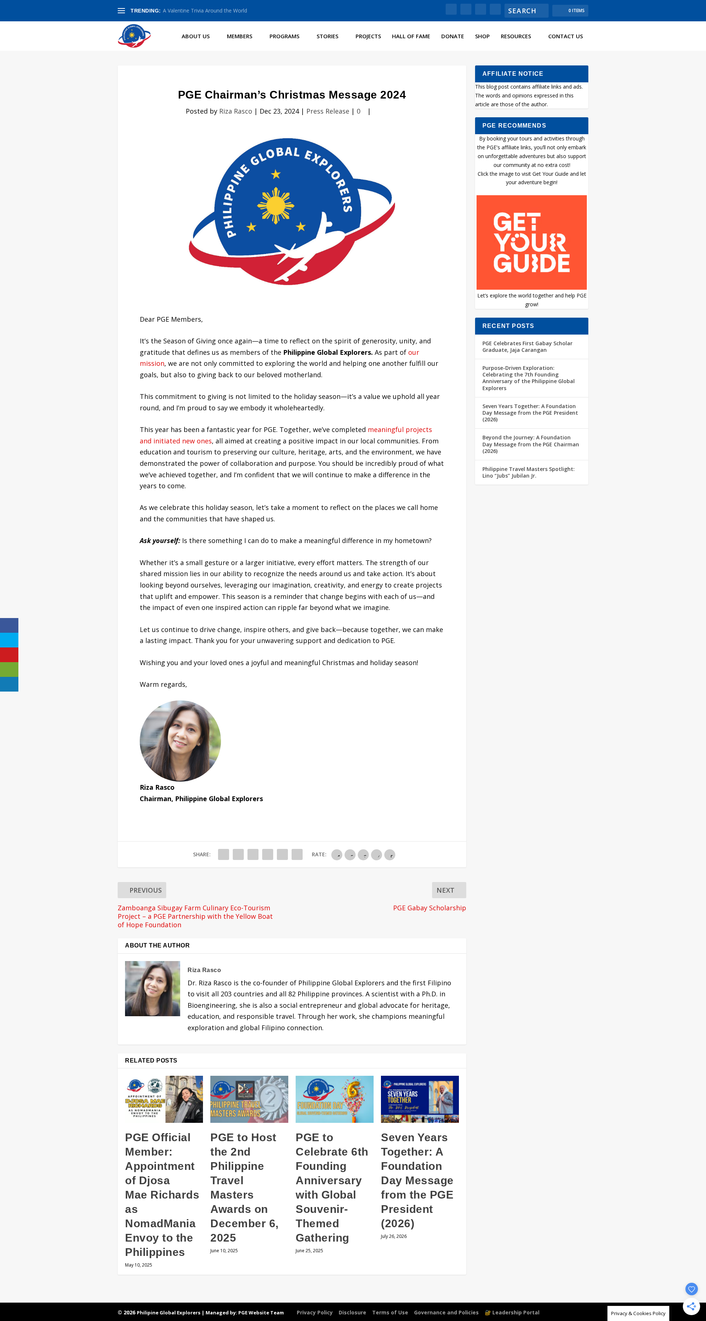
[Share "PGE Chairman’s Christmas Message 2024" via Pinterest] (253, 854)
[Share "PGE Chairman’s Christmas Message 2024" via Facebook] (223, 854)
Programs (284, 36)
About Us (196, 36)
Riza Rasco (235, 111)
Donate (452, 36)
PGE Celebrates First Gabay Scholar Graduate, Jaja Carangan (527, 346)
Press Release (327, 111)
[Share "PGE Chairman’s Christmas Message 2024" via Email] (282, 854)
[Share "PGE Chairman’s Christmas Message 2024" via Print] (297, 854)
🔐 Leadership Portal (512, 1312)
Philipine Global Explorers (168, 1312)
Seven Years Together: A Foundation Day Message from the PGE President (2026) (417, 1180)
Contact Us (565, 36)
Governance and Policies (446, 1312)
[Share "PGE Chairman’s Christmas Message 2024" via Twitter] (238, 854)
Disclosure (352, 1312)
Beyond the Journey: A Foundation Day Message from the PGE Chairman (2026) (530, 444)
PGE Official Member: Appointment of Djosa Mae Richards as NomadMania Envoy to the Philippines (162, 1194)
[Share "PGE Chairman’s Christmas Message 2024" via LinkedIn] (267, 854)
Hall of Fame (411, 36)
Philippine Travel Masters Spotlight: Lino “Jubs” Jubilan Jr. (528, 472)
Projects (368, 36)
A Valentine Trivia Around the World (205, 10)
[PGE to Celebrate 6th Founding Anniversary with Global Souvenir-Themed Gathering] (335, 1099)
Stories (327, 36)
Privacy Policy (315, 1312)
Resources (516, 36)
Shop (482, 36)
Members (239, 36)
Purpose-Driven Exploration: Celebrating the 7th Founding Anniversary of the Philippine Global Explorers (528, 378)
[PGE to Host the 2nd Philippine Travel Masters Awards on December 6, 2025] (249, 1099)
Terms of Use (390, 1312)
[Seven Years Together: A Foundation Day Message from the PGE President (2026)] (420, 1099)
